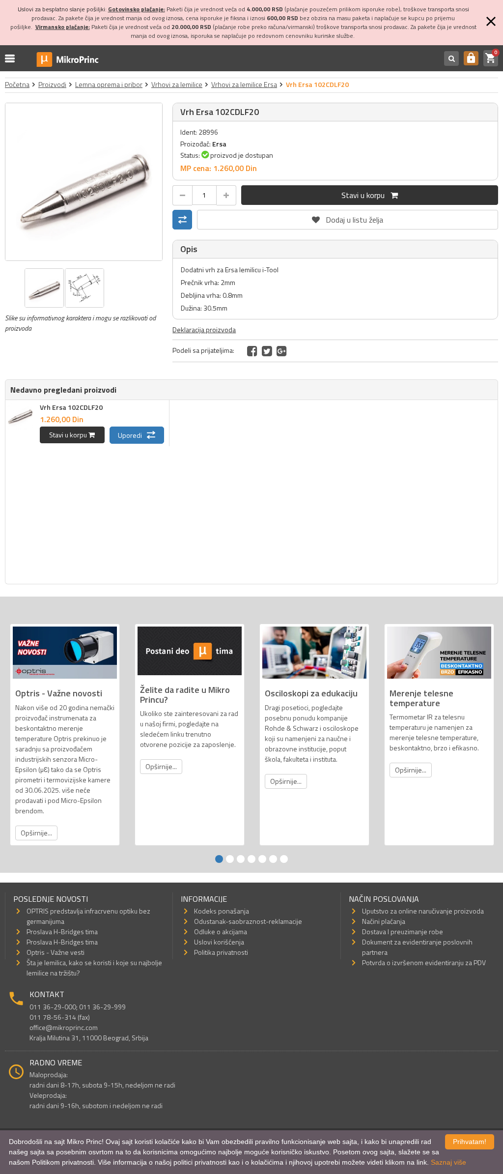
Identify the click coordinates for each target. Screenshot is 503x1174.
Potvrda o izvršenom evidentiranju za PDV (424, 962)
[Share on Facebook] (252, 351)
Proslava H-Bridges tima (62, 931)
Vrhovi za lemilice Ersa (244, 84)
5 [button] (262, 859)
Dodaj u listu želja (348, 218)
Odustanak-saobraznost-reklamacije (248, 921)
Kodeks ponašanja (221, 911)
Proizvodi (52, 84)
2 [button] (230, 859)
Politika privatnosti (221, 952)
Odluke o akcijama (220, 931)
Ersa (219, 144)
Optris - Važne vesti (55, 952)
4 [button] (251, 859)
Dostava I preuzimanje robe (402, 931)
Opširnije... (36, 833)
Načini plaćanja (383, 921)
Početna (17, 84)
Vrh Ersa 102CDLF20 (71, 407)
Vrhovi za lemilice (176, 84)
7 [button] (284, 859)
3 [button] (241, 859)
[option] (84, 181)
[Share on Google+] (282, 351)
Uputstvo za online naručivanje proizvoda (423, 911)
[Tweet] (267, 351)
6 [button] (273, 859)
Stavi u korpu (366, 195)
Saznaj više (448, 1162)
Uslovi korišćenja (219, 942)
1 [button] (219, 859)
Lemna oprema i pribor (108, 84)
